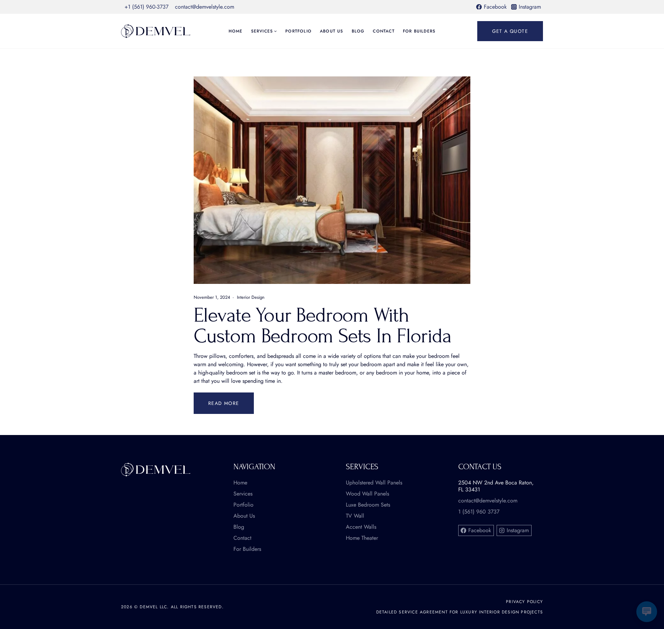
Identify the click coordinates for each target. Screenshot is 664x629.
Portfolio (298, 31)
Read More (231, 399)
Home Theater (362, 538)
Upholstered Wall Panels (374, 482)
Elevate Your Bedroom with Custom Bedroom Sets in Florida (322, 326)
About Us (331, 31)
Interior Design (251, 297)
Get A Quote (510, 31)
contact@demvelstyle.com (204, 7)
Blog (358, 31)
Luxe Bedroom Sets (368, 504)
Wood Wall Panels (367, 493)
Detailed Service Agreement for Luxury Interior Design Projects (459, 612)
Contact (383, 31)
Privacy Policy (524, 602)
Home (236, 31)
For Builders (419, 31)
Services (242, 493)
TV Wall (355, 515)
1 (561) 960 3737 (478, 511)
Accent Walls (361, 527)
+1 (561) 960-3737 (146, 7)
